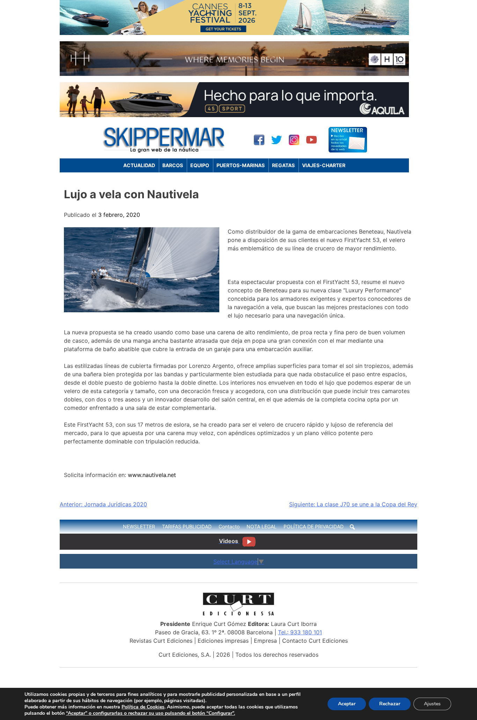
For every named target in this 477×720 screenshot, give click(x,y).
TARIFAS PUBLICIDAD (187, 526)
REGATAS (283, 165)
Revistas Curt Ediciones (161, 640)
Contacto (229, 526)
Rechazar (389, 703)
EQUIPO (199, 165)
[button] (352, 527)
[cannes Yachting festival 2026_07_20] (234, 32)
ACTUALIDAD (139, 165)
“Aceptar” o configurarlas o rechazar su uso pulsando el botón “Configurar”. (150, 713)
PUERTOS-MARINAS (241, 165)
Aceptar (346, 703)
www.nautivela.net (152, 474)
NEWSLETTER (139, 526)
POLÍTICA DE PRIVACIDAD (314, 526)
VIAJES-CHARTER (323, 165)
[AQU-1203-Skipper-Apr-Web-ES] (234, 115)
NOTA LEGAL (262, 526)
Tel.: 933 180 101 (300, 632)
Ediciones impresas (223, 640)
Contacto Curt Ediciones (315, 640)
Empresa (265, 640)
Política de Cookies (143, 707)
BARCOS (172, 165)
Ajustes (432, 703)
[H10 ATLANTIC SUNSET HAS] (234, 73)
